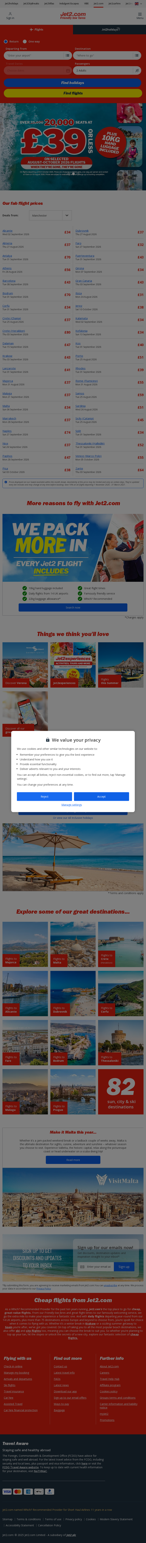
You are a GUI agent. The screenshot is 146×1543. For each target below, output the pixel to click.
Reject (44, 796)
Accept (101, 796)
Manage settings (71, 804)
